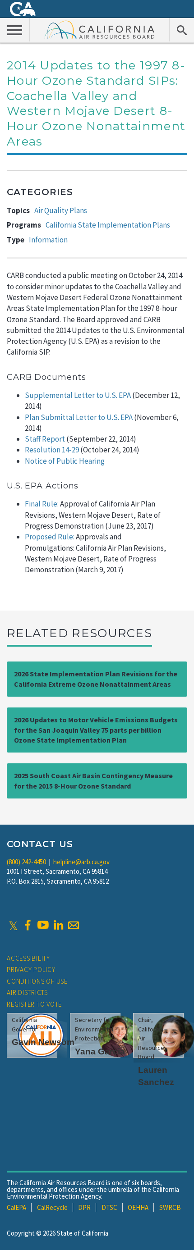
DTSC (109, 1207)
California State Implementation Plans (108, 225)
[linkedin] (58, 925)
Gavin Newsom (43, 1042)
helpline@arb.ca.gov (81, 862)
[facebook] (27, 925)
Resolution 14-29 (52, 450)
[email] (73, 925)
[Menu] (15, 29)
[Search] (181, 29)
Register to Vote (34, 1004)
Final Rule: (42, 504)
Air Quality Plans (60, 210)
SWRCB (170, 1207)
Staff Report (45, 439)
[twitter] (13, 925)
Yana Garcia (100, 1051)
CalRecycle (52, 1207)
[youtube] (43, 925)
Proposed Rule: (49, 537)
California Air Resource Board (99, 29)
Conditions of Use (37, 981)
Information (48, 240)
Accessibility (28, 958)
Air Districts (27, 992)
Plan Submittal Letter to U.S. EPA (79, 417)
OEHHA (138, 1207)
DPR (84, 1207)
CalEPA (16, 1207)
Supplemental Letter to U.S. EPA (78, 395)
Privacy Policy (31, 969)
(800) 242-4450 (26, 862)
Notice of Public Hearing (65, 461)
